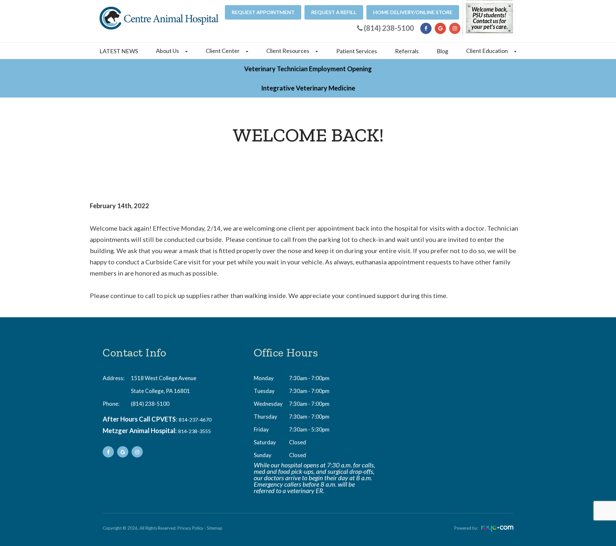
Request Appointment (263, 12)
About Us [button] (167, 50)
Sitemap (214, 528)
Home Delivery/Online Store (412, 12)
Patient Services (356, 51)
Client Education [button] (487, 50)
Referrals (407, 51)
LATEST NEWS (118, 51)
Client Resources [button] (287, 50)
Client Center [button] (223, 50)
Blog (442, 51)
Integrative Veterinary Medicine (308, 88)
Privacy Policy (190, 528)
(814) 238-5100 (150, 403)
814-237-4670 (195, 419)
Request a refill (333, 12)
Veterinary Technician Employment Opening (308, 69)
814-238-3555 (194, 431)
